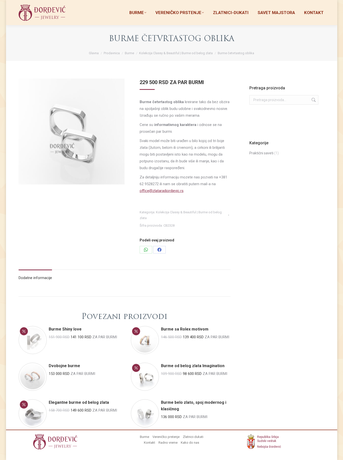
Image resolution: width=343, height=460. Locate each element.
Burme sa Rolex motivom (184, 329)
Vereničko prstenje (166, 437)
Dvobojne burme (64, 365)
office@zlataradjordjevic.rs (162, 190)
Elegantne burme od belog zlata (79, 402)
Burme (144, 437)
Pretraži (313, 100)
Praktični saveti (261, 153)
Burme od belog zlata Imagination (192, 365)
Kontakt (149, 442)
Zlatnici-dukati (193, 437)
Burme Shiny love (65, 329)
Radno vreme (168, 442)
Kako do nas (190, 442)
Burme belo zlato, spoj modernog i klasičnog (193, 405)
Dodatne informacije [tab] (35, 278)
